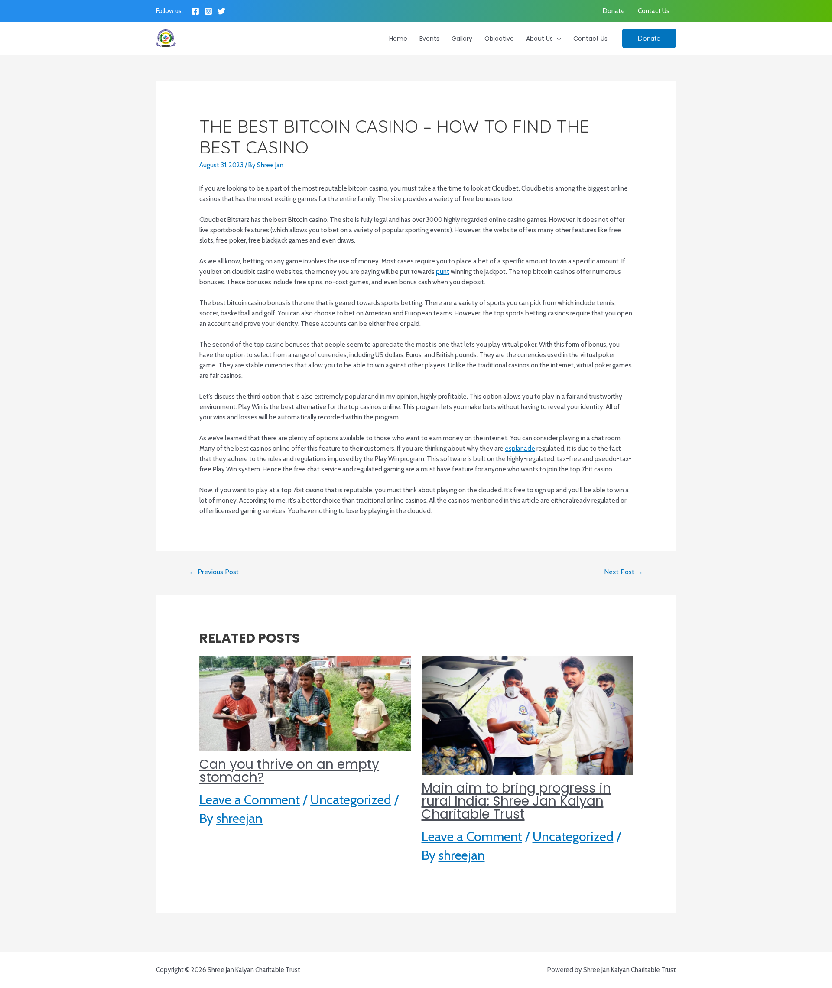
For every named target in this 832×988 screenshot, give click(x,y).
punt (442, 272)
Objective (499, 38)
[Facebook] (195, 11)
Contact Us (654, 11)
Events (429, 38)
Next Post (623, 572)
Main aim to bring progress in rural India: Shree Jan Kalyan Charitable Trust (516, 801)
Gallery (462, 38)
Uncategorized (350, 800)
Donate (614, 11)
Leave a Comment (249, 800)
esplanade (520, 448)
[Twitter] (221, 11)
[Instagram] (208, 11)
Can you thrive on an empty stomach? (289, 770)
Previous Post (214, 572)
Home (398, 38)
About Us (539, 38)
